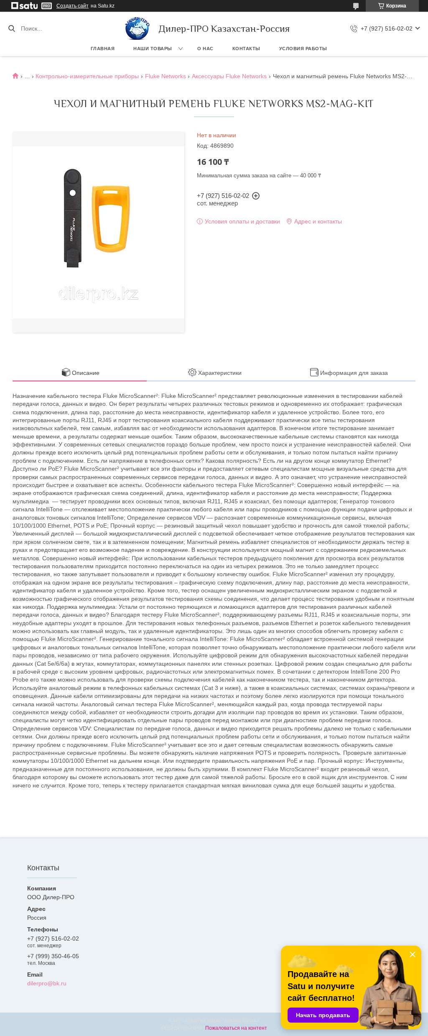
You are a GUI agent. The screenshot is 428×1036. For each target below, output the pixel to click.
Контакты (246, 48)
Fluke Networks (165, 76)
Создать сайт (72, 6)
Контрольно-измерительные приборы (87, 76)
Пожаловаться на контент (236, 1028)
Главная (103, 48)
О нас (205, 48)
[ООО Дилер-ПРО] (137, 28)
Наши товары (152, 48)
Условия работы (303, 48)
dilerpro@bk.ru (46, 983)
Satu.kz (250, 1020)
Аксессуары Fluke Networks (229, 76)
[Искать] (11, 28)
